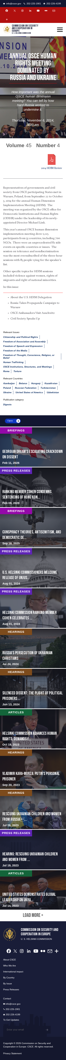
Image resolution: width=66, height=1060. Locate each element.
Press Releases (11, 989)
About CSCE (9, 959)
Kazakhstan (51, 383)
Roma (6, 371)
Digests (7, 404)
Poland (7, 388)
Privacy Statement (12, 1053)
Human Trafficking (13, 362)
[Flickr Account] (46, 10)
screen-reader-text (33, 447)
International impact (13, 971)
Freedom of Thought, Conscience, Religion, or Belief (28, 356)
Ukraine (7, 392)
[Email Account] (53, 10)
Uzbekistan (53, 392)
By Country (8, 977)
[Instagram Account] (22, 10)
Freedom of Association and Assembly (24, 341)
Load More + (33, 915)
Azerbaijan (9, 383)
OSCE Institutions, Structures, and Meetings (27, 366)
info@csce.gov (13, 3)
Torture (17, 371)
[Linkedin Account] (30, 10)
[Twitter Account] (14, 10)
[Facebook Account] (6, 10)
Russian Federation (26, 388)
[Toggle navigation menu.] (60, 30)
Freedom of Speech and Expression (23, 346)
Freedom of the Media (15, 350)
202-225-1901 (34, 3)
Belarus (23, 383)
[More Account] (6, 19)
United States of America (29, 392)
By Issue (7, 983)
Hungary (36, 383)
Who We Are (9, 965)
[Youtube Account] (38, 10)
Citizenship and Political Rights (20, 337)
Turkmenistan (48, 388)
